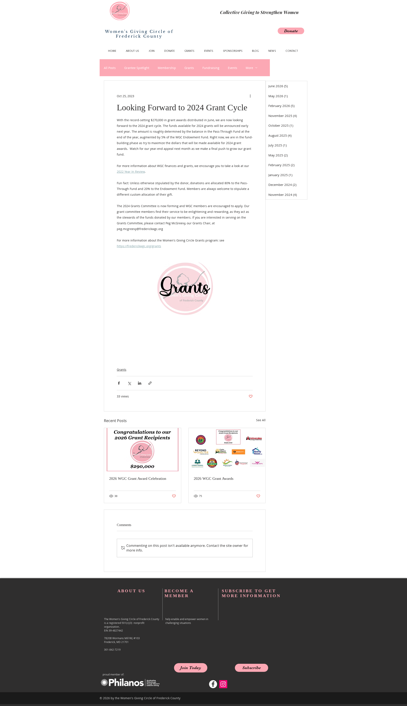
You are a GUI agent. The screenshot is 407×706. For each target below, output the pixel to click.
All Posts (110, 68)
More (249, 68)
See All (261, 420)
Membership (167, 68)
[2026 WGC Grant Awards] (227, 449)
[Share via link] (150, 383)
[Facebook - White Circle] (213, 684)
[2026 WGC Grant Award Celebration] (142, 449)
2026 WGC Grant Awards (213, 478)
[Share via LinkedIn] (140, 383)
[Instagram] (223, 684)
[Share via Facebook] (119, 383)
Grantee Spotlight (136, 68)
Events (232, 68)
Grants (189, 68)
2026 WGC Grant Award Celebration (137, 478)
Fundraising (210, 68)
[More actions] (250, 95)
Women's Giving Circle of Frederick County (139, 34)
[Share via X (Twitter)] (129, 383)
